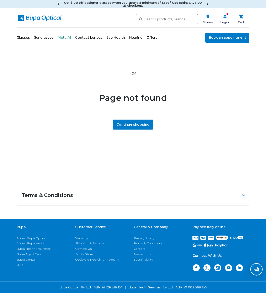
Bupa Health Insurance (34, 249)
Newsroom (142, 254)
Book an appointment (227, 38)
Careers (139, 249)
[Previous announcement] (58, 4)
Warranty (81, 238)
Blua (20, 265)
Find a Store (84, 254)
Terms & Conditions (148, 243)
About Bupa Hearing (32, 243)
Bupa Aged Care (29, 254)
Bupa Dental (26, 259)
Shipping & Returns (89, 243)
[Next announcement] (207, 4)
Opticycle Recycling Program (97, 259)
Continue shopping (132, 124)
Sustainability (143, 259)
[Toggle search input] (140, 19)
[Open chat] (256, 269)
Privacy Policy (144, 238)
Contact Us (83, 249)
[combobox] (167, 19)
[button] (133, 195)
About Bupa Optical (31, 238)
